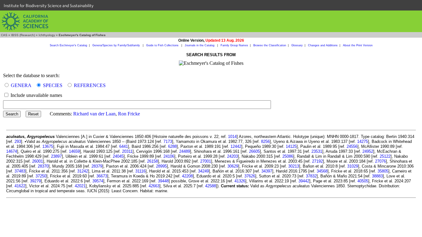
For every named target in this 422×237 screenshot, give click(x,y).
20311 (127, 151)
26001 (37, 161)
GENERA (21, 85)
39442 (303, 181)
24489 (184, 151)
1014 (232, 136)
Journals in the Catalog (200, 45)
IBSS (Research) (23, 35)
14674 (11, 151)
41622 (20, 186)
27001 (205, 161)
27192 (317, 161)
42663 (154, 186)
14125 (291, 146)
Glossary (297, 45)
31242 (82, 171)
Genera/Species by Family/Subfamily (116, 45)
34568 (322, 171)
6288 (172, 146)
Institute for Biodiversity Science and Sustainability (49, 5)
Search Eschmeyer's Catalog (68, 45)
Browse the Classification (269, 45)
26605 (254, 151)
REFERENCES (90, 85)
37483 (20, 171)
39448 (163, 181)
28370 (43, 166)
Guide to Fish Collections (162, 45)
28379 (96, 166)
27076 (380, 161)
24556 (352, 146)
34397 (266, 171)
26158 (152, 161)
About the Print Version (358, 45)
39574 (97, 181)
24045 (118, 156)
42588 (210, 186)
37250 (41, 176)
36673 (101, 176)
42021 (80, 186)
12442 (235, 146)
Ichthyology (47, 35)
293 (18, 141)
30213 (293, 166)
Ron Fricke (129, 113)
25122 (385, 156)
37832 (311, 176)
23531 (316, 151)
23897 (56, 156)
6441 (123, 146)
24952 (367, 151)
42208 (187, 176)
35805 (383, 171)
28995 (161, 166)
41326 (239, 181)
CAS (4, 35)
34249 (203, 171)
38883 (377, 176)
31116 (140, 171)
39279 (35, 181)
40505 (362, 181)
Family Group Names (234, 45)
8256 (265, 141)
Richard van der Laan (94, 113)
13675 (47, 146)
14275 (362, 141)
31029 (352, 166)
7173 (167, 141)
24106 (168, 156)
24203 (232, 156)
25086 (287, 156)
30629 (232, 166)
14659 (74, 151)
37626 (249, 176)
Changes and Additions (323, 45)
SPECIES (52, 85)
